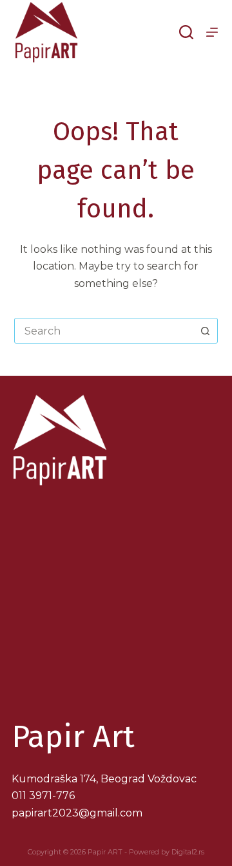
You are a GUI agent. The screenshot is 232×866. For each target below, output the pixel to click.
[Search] (186, 32)
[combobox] (104, 331)
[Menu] (212, 32)
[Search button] (205, 330)
